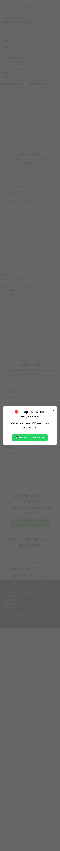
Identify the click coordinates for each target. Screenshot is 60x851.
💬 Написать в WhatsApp (29, 437)
